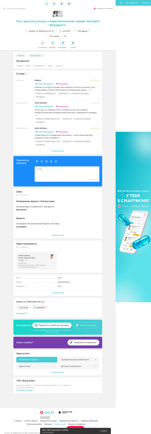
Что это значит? (48, 432)
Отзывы (19, 66)
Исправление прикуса (28, 359)
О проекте (18, 421)
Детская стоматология (71, 366)
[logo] (47, 412)
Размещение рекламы (48, 421)
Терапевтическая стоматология (75, 359)
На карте (59, 66)
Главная (20, 55)
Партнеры (48, 424)
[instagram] (41, 417)
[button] (53, 44)
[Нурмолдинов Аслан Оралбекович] (36, 260)
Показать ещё (58, 151)
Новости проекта (31, 421)
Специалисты (39, 66)
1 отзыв (21, 260)
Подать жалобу (60, 424)
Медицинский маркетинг (69, 421)
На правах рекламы (24, 390)
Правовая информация (89, 421)
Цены (28, 66)
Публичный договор (34, 424)
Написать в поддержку (77, 424)
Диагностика (24, 366)
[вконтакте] (48, 417)
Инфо (50, 66)
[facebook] (45, 417)
